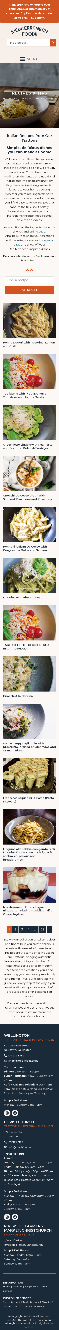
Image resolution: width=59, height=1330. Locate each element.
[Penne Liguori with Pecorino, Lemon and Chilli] (29, 320)
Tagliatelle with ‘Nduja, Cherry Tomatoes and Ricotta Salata (24, 395)
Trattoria (17, 1286)
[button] (29, 59)
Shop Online (32, 1286)
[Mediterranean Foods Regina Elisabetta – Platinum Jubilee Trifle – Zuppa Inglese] (29, 884)
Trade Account (31, 1302)
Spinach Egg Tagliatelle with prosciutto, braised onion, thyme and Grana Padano (29, 747)
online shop (37, 231)
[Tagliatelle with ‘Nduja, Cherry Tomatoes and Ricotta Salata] (29, 371)
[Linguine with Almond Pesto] (29, 575)
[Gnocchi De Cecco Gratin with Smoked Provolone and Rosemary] (29, 473)
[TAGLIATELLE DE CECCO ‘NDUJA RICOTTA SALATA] (29, 622)
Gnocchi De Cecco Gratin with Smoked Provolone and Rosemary (27, 497)
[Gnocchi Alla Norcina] (29, 673)
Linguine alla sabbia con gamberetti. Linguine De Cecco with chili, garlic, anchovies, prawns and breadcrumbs (29, 854)
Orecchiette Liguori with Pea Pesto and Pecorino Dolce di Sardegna (28, 446)
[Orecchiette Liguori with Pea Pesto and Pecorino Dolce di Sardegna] (29, 422)
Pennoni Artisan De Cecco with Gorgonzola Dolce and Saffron (25, 548)
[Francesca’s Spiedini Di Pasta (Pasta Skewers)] (29, 775)
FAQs (17, 1306)
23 (43, 929)
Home (7, 98)
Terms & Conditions (33, 1306)
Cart (5, 1302)
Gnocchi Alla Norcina (18, 696)
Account (15, 1302)
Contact (7, 1291)
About (45, 1286)
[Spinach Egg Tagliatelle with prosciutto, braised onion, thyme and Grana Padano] (29, 721)
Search (29, 290)
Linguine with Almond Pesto (23, 597)
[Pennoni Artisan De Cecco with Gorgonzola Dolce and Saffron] (29, 524)
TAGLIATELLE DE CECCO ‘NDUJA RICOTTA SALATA (26, 646)
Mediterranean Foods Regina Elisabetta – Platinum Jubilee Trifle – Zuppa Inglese (29, 910)
